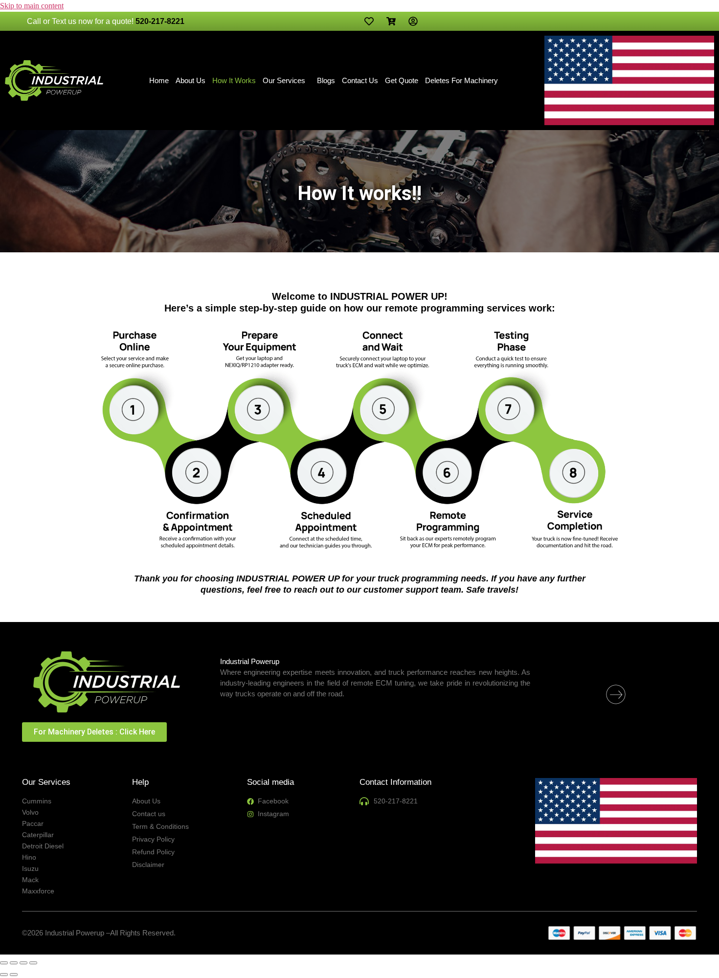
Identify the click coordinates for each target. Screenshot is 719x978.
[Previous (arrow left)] (4, 974)
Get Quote (401, 80)
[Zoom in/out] (33, 962)
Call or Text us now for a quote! (81, 21)
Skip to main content (32, 5)
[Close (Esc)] (4, 962)
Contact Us (360, 80)
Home (159, 80)
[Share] (14, 962)
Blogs (326, 80)
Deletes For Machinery (461, 80)
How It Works (234, 80)
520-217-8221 (159, 21)
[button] (286, 80)
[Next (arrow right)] (14, 974)
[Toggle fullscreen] (23, 962)
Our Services (284, 80)
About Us (190, 80)
